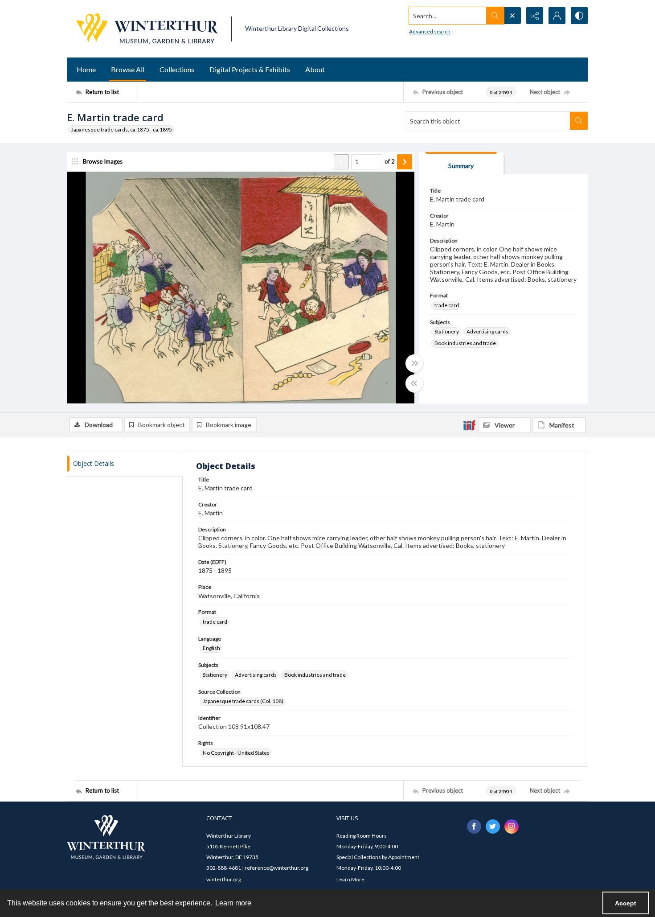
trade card (446, 305)
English (211, 648)
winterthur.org (223, 879)
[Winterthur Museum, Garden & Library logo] (147, 28)
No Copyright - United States (236, 752)
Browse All (127, 69)
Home (86, 69)
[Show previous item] (341, 161)
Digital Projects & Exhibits (249, 69)
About (315, 69)
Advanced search (429, 31)
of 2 (390, 161)
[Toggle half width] (414, 383)
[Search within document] (579, 121)
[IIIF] (469, 424)
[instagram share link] (511, 826)
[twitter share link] (493, 826)
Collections (177, 69)
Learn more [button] (233, 903)
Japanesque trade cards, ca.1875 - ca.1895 (121, 129)
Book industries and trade (465, 343)
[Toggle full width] (414, 363)
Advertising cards (487, 331)
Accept (625, 903)
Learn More (350, 879)
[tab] (461, 163)
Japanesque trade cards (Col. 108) (243, 701)
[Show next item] (404, 161)
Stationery (446, 331)
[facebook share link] (474, 826)
